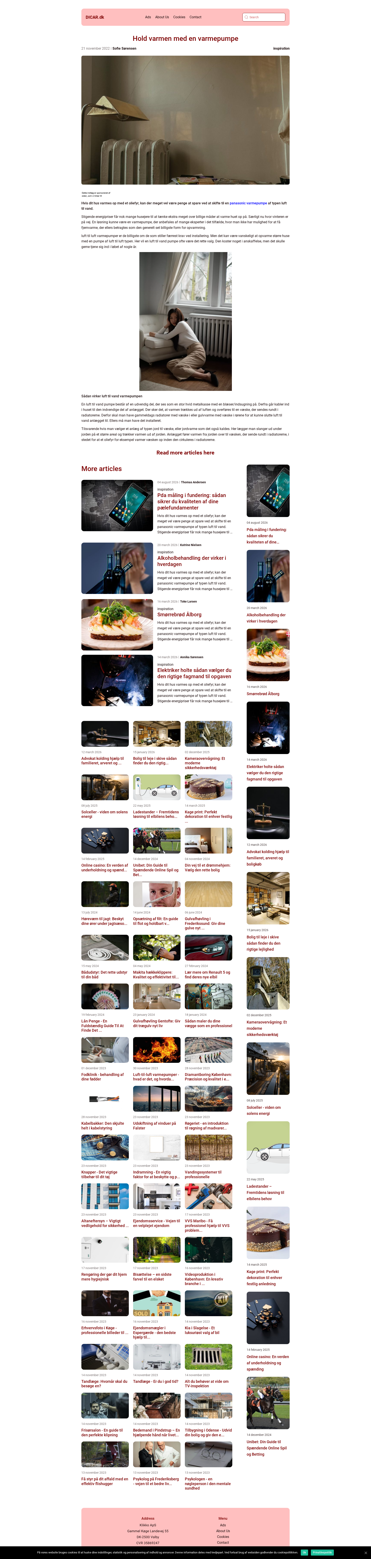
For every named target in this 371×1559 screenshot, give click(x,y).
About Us (162, 17)
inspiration (281, 48)
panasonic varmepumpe (248, 203)
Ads (148, 17)
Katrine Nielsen (190, 545)
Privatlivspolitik (322, 1552)
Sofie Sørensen (124, 48)
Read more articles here (185, 453)
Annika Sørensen (191, 657)
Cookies (179, 17)
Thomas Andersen (193, 482)
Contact (195, 17)
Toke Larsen (188, 601)
